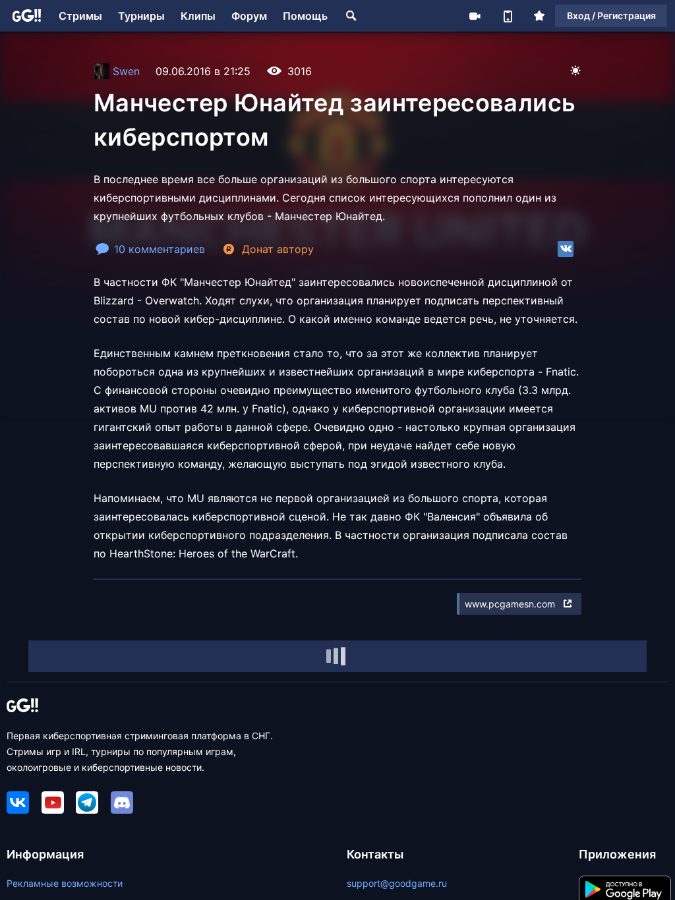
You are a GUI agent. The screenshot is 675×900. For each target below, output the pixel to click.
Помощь (305, 15)
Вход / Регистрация (611, 15)
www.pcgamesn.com (510, 603)
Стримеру (474, 16)
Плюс (539, 15)
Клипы (198, 15)
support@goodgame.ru (397, 883)
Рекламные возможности (65, 883)
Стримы (80, 15)
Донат (278, 249)
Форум (249, 15)
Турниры (141, 15)
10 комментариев (159, 249)
